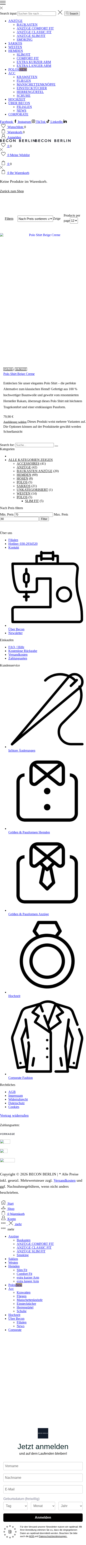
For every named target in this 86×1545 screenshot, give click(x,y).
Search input (8, 13)
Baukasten (27, 24)
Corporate (18, 114)
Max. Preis (61, 514)
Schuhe (23, 95)
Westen (15, 47)
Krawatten (27, 77)
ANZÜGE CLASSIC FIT (34, 32)
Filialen (24, 107)
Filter (44, 519)
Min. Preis (7, 514)
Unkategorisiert (32, 489)
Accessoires (28, 463)
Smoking (25, 39)
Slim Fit (23, 54)
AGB (31, 1536)
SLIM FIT (21, 369)
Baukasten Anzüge (34, 471)
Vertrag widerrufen (14, 1115)
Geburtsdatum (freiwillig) (21, 1499)
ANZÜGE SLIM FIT (31, 36)
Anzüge (15, 21)
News (21, 110)
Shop (11, 206)
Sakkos (15, 43)
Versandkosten (65, 1180)
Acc (11, 73)
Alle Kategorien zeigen (30, 460)
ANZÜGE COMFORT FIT (35, 28)
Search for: (7, 445)
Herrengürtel (30, 92)
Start (3, 206)
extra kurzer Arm (34, 62)
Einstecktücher (32, 88)
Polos (17, 69)
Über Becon (19, 103)
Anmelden (43, 1517)
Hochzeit (16, 99)
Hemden (15, 51)
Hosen (22, 478)
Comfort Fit (28, 58)
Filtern (9, 218)
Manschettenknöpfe (36, 84)
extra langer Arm (34, 65)
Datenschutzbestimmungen (53, 1536)
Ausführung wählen (15, 421)
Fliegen (24, 80)
